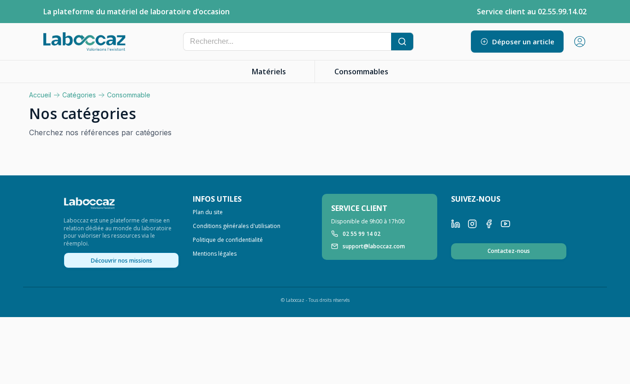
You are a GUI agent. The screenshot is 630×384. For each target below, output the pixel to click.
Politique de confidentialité (228, 240)
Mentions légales (215, 254)
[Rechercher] (402, 41)
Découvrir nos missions (121, 260)
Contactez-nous (508, 251)
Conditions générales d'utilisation (236, 226)
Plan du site (208, 212)
